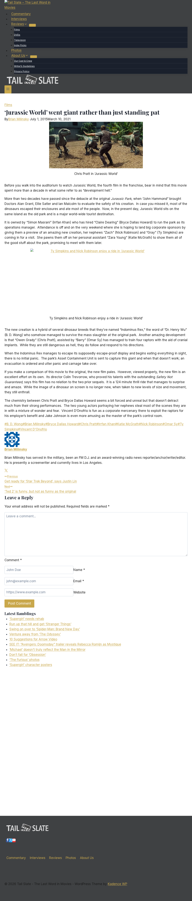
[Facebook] (7, 840)
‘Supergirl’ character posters (30, 665)
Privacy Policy (21, 71)
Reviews (55, 858)
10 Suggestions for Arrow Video (33, 639)
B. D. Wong (13, 424)
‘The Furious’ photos (24, 660)
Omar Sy (170, 424)
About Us (87, 858)
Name (79, 570)
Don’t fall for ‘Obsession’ (27, 655)
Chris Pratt (88, 424)
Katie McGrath (127, 424)
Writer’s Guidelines (24, 66)
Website (79, 592)
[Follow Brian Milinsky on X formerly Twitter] (6, 471)
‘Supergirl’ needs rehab (26, 619)
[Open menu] (7, 89)
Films (17, 29)
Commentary (21, 14)
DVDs (17, 34)
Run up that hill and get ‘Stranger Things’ (40, 624)
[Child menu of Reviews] (32, 25)
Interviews (19, 19)
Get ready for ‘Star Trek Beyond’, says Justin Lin (40, 479)
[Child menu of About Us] (33, 56)
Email (78, 581)
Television (20, 40)
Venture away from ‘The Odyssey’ (35, 634)
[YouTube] (14, 840)
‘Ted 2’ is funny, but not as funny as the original (40, 489)
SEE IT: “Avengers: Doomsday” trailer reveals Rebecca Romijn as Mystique (65, 644)
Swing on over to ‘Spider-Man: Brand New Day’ (44, 629)
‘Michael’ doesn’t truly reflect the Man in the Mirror (47, 649)
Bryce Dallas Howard (62, 424)
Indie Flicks (20, 45)
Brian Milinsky (18, 119)
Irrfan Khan (106, 424)
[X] (10, 840)
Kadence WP (117, 884)
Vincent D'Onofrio (32, 429)
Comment (13, 560)
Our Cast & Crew (23, 60)
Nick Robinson (151, 424)
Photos (16, 50)
